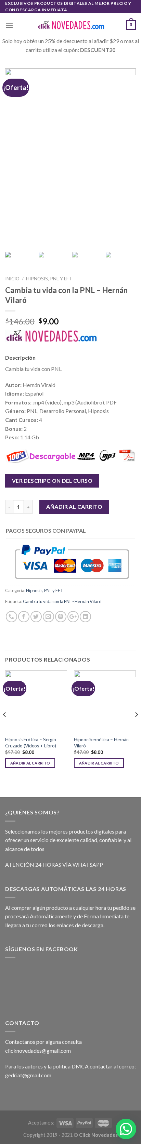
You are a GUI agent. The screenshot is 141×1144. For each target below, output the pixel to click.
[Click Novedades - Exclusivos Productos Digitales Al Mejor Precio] (70, 25)
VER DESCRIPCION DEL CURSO (52, 481)
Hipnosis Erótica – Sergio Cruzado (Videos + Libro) (30, 742)
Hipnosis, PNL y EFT (49, 278)
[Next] (136, 728)
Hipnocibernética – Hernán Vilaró (101, 742)
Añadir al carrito (74, 506)
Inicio (12, 278)
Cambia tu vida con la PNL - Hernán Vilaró (62, 601)
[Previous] (4, 728)
